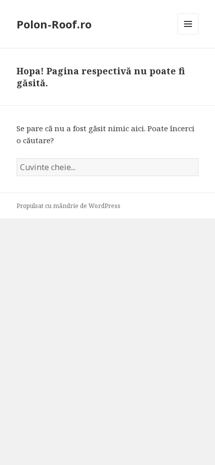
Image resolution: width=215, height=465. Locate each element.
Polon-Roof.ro (54, 23)
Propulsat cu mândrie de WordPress (68, 206)
